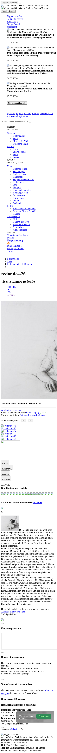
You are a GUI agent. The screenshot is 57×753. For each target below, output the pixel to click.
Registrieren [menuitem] (22, 116)
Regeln (20, 748)
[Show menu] (20, 3)
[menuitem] (51, 113)
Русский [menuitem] (11, 113)
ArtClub (15, 161)
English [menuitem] (19, 113)
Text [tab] (10, 292)
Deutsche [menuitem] (44, 113)
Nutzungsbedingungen (34, 748)
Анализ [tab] (10, 295)
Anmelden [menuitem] (12, 116)
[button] (14, 16)
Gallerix (14, 729)
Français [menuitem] (35, 113)
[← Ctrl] (8, 439)
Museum (12, 128)
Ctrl (23, 420)
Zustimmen (44, 716)
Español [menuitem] (27, 113)
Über (16, 745)
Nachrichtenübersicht (17, 103)
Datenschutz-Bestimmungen (14, 750)
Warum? (37, 502)
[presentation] (31, 297)
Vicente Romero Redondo (32, 415)
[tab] (11, 287)
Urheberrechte (34, 750)
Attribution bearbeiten (11, 410)
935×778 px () (36, 412)
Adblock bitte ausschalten (13, 611)
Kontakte (23, 745)
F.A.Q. (9, 745)
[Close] (30, 122)
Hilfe (3, 745)
